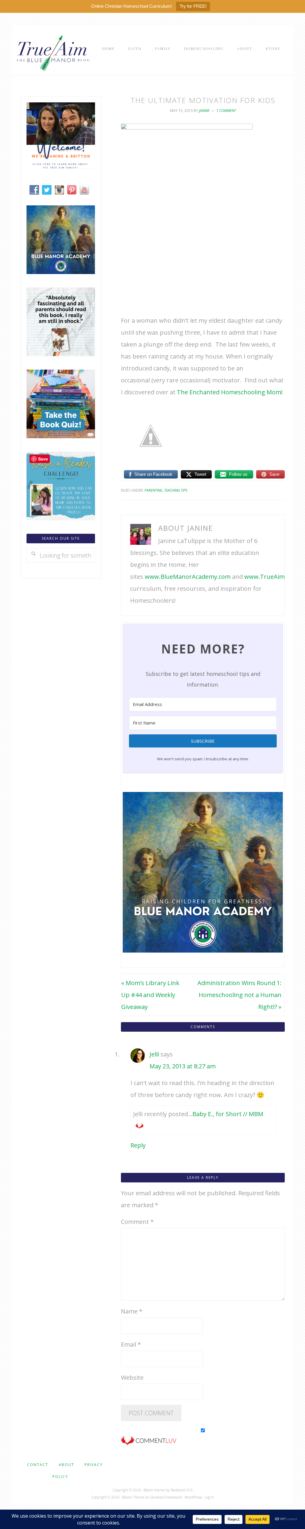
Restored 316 (181, 1490)
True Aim (51, 52)
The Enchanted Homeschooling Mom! (230, 392)
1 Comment (226, 110)
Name (131, 1311)
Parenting (153, 490)
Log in (209, 1497)
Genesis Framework (166, 1497)
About (66, 1464)
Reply (138, 1145)
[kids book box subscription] (61, 436)
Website (132, 1377)
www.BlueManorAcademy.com (188, 577)
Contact (37, 1464)
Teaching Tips (175, 490)
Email (131, 1344)
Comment (137, 1222)
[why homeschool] (61, 354)
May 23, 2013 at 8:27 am (183, 1066)
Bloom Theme (133, 1497)
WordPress (193, 1497)
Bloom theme (154, 1490)
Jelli (154, 1054)
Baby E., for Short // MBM (227, 1114)
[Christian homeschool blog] (61, 167)
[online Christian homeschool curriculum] (61, 272)
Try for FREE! (193, 6)
